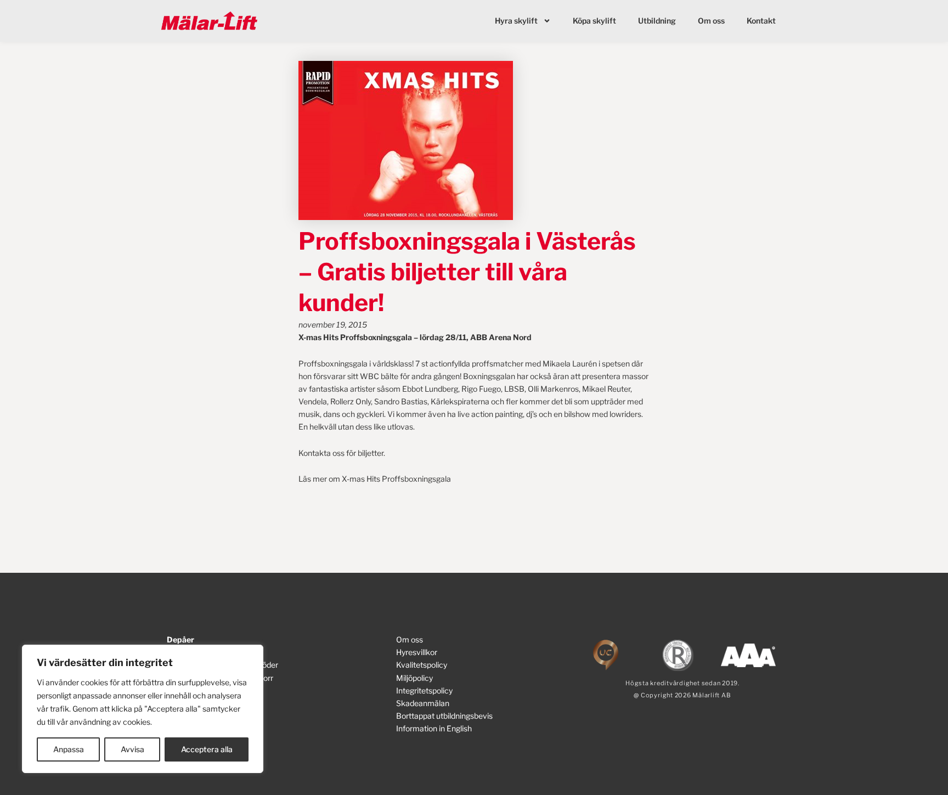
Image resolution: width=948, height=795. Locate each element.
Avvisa (132, 749)
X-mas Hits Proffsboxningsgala (396, 478)
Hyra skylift (516, 20)
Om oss (711, 20)
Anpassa (68, 749)
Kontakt (761, 20)
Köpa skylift (594, 20)
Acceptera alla (207, 749)
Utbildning (657, 20)
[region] (142, 709)
